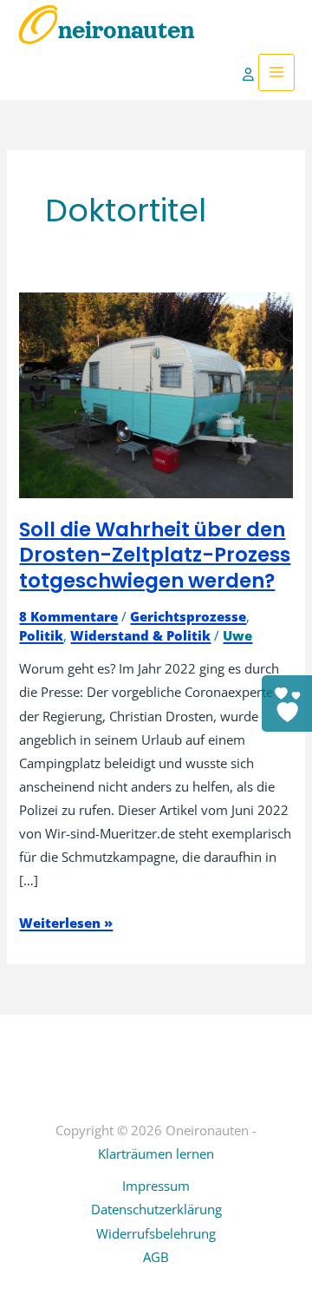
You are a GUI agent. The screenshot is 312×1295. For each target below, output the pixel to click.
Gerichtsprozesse (188, 616)
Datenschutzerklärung (156, 1209)
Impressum (156, 1185)
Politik (41, 635)
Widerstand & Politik (140, 635)
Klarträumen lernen (156, 1153)
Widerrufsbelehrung (156, 1233)
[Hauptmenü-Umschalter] (276, 72)
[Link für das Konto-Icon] (250, 72)
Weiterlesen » (66, 924)
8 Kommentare (68, 616)
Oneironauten (106, 30)
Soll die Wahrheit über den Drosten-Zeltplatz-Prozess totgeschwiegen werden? (154, 555)
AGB (156, 1256)
